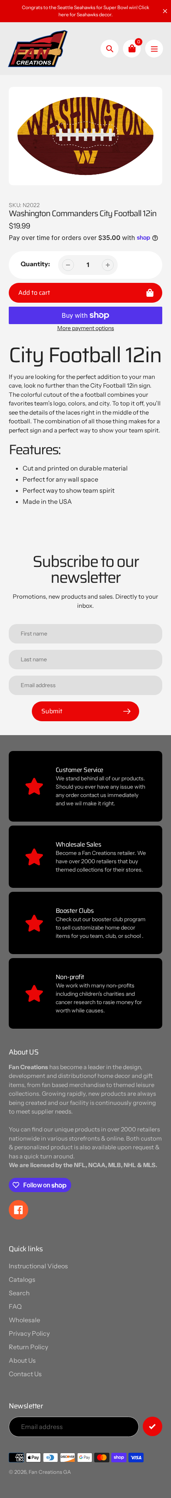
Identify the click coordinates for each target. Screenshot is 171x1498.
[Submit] (152, 1426)
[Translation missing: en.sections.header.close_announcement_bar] (165, 11)
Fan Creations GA (50, 1472)
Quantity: (35, 264)
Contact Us (25, 1374)
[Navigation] (154, 49)
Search (19, 1293)
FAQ (15, 1306)
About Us (22, 1360)
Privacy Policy (29, 1333)
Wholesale (24, 1320)
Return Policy (28, 1347)
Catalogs (22, 1279)
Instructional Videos (38, 1266)
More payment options (85, 328)
